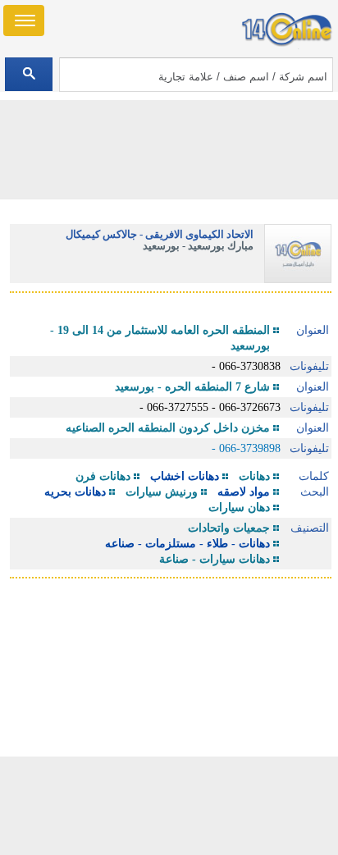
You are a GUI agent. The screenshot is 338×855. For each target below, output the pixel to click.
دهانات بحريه (75, 492)
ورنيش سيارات (162, 492)
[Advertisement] (169, 806)
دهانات (254, 476)
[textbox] (196, 74)
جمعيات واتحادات (229, 528)
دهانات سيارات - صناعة (214, 559)
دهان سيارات (239, 507)
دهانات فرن (102, 476)
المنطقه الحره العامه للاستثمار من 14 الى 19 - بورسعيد (160, 338)
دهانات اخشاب (184, 476)
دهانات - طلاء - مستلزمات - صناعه (187, 543)
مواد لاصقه (243, 492)
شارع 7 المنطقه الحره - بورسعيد (192, 387)
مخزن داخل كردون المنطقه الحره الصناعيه (168, 428)
